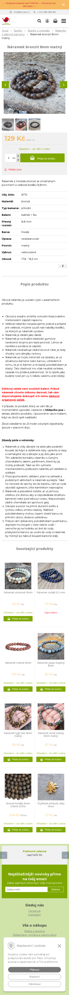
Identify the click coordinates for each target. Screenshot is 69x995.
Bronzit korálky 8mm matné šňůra (18, 805)
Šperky (18, 30)
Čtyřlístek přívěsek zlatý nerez (51, 805)
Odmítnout (35, 984)
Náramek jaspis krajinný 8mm (51, 664)
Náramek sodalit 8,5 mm (51, 592)
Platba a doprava (34, 931)
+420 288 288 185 (46, 12)
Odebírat (55, 889)
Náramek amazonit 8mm (18, 592)
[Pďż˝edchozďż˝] (3, 855)
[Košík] (55, 20)
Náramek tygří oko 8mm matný (18, 734)
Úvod (5, 30)
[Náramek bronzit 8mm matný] (34, 83)
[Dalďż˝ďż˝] (65, 855)
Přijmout (34, 969)
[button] (39, 20)
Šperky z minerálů (39, 30)
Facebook (34, 911)
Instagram (34, 914)
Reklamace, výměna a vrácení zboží (34, 935)
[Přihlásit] (47, 20)
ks (14, 158)
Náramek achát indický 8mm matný (51, 734)
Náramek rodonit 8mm (18, 662)
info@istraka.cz (22, 12)
